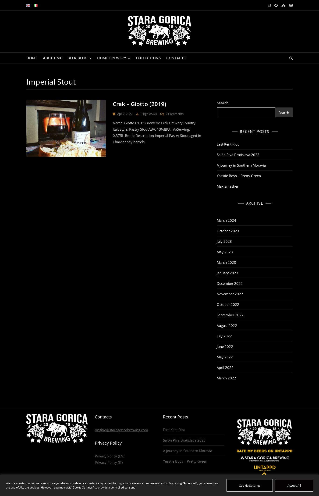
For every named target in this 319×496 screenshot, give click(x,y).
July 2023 (224, 241)
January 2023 (227, 273)
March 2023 (226, 262)
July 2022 (224, 336)
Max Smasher (227, 186)
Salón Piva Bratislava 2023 (238, 154)
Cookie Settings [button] (249, 485)
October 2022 (228, 304)
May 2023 (225, 252)
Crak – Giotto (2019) (139, 104)
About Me (52, 58)
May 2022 (225, 357)
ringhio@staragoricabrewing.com (121, 430)
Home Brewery (111, 58)
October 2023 (228, 230)
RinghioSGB (149, 114)
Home (31, 58)
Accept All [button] (294, 485)
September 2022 (230, 315)
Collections (148, 58)
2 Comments (175, 113)
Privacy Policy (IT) (109, 462)
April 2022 (225, 367)
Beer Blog (77, 58)
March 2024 (226, 220)
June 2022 (225, 346)
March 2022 (226, 378)
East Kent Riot (228, 144)
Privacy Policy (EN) (109, 456)
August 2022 (227, 325)
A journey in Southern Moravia (241, 165)
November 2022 (230, 294)
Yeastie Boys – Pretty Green (239, 175)
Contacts (175, 58)
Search (223, 102)
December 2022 (230, 283)
